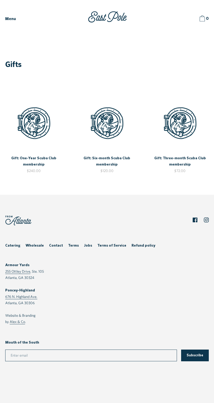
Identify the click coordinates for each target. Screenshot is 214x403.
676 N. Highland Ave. (21, 296)
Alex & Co (17, 321)
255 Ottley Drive (17, 271)
